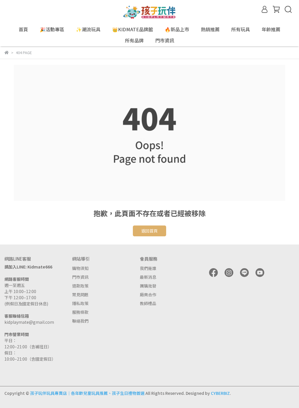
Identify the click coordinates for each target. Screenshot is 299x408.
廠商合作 (148, 294)
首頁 (23, 29)
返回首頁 (149, 231)
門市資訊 (80, 277)
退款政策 (80, 286)
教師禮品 (148, 303)
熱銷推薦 (210, 29)
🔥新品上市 (177, 29)
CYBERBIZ (220, 393)
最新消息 (148, 277)
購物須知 (80, 268)
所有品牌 (134, 40)
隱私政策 (80, 303)
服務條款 (80, 312)
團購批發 (148, 286)
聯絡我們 (80, 321)
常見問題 (80, 294)
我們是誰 (148, 268)
